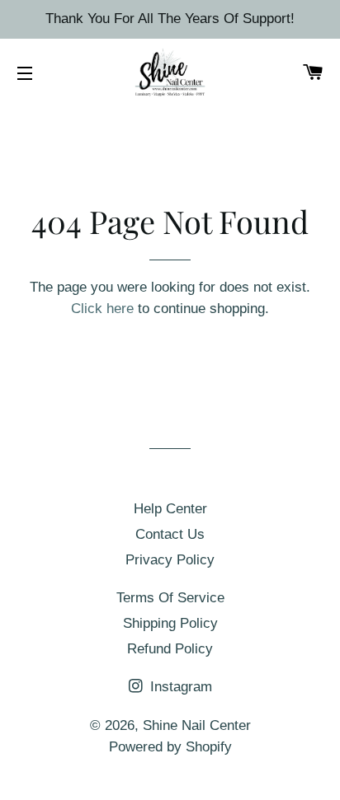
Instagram (179, 687)
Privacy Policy (170, 560)
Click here (102, 308)
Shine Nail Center (197, 725)
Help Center (170, 509)
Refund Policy (170, 649)
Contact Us (170, 534)
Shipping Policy (170, 623)
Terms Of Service (170, 598)
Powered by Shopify (170, 747)
